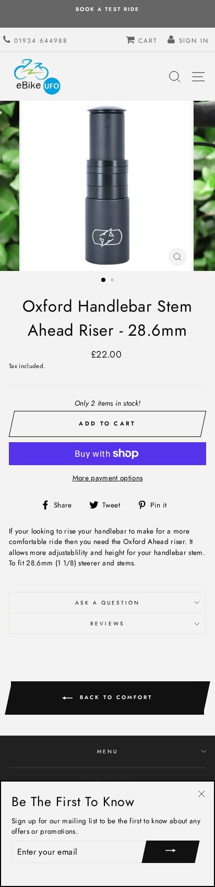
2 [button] (113, 280)
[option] (107, 186)
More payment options (108, 477)
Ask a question (107, 603)
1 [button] (103, 280)
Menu (107, 751)
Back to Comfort (114, 698)
